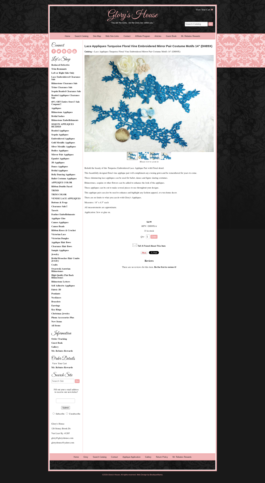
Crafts (54, 265)
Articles (158, 36)
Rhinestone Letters (60, 281)
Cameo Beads (58, 226)
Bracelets (56, 301)
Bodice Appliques (59, 150)
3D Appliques (58, 162)
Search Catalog (81, 36)
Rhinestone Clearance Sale (64, 83)
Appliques (56, 108)
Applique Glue (58, 218)
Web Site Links (112, 36)
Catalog (88, 51)
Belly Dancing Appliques (63, 174)
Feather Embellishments (63, 214)
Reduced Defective (60, 65)
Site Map (97, 36)
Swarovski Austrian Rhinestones (60, 270)
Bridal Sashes (58, 116)
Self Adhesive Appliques (63, 285)
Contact (127, 36)
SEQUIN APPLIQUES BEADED (62, 125)
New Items (56, 321)
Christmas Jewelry (60, 313)
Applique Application (131, 457)
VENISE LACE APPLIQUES (66, 198)
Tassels (54, 210)
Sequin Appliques (59, 134)
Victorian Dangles (60, 238)
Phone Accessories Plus (62, 317)
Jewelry (55, 254)
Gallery (55, 347)
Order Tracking (59, 339)
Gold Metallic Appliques (63, 142)
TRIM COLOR (59, 194)
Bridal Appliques (59, 170)
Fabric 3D (56, 289)
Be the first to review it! (165, 267)
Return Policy (162, 457)
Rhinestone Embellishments (64, 120)
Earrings (55, 305)
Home (67, 36)
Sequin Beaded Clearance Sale (66, 91)
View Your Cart (203, 9)
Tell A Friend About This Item (152, 246)
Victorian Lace (58, 234)
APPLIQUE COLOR (61, 182)
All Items (55, 325)
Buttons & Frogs (59, 202)
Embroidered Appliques (63, 138)
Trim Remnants (59, 69)
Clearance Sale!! (59, 206)
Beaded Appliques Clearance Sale (65, 96)
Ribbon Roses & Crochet (63, 230)
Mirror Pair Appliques (62, 154)
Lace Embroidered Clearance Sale (65, 78)
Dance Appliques (59, 166)
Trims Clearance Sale (61, 87)
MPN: (144, 225)
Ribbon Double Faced (61, 186)
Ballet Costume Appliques (64, 178)
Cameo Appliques (60, 222)
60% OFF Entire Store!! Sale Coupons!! (65, 103)
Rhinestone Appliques (62, 112)
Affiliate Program (142, 36)
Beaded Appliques (60, 130)
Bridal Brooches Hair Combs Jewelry (65, 259)
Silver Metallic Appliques (63, 146)
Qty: (143, 236)
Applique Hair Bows (61, 242)
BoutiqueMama (156, 475)
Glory (85, 457)
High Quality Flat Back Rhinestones (62, 276)
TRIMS (55, 190)
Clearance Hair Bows (61, 246)
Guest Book (171, 36)
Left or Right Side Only (62, 73)
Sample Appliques (60, 250)
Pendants (55, 293)
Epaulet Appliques (60, 158)
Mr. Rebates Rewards (190, 36)
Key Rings (56, 309)
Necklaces (56, 297)
